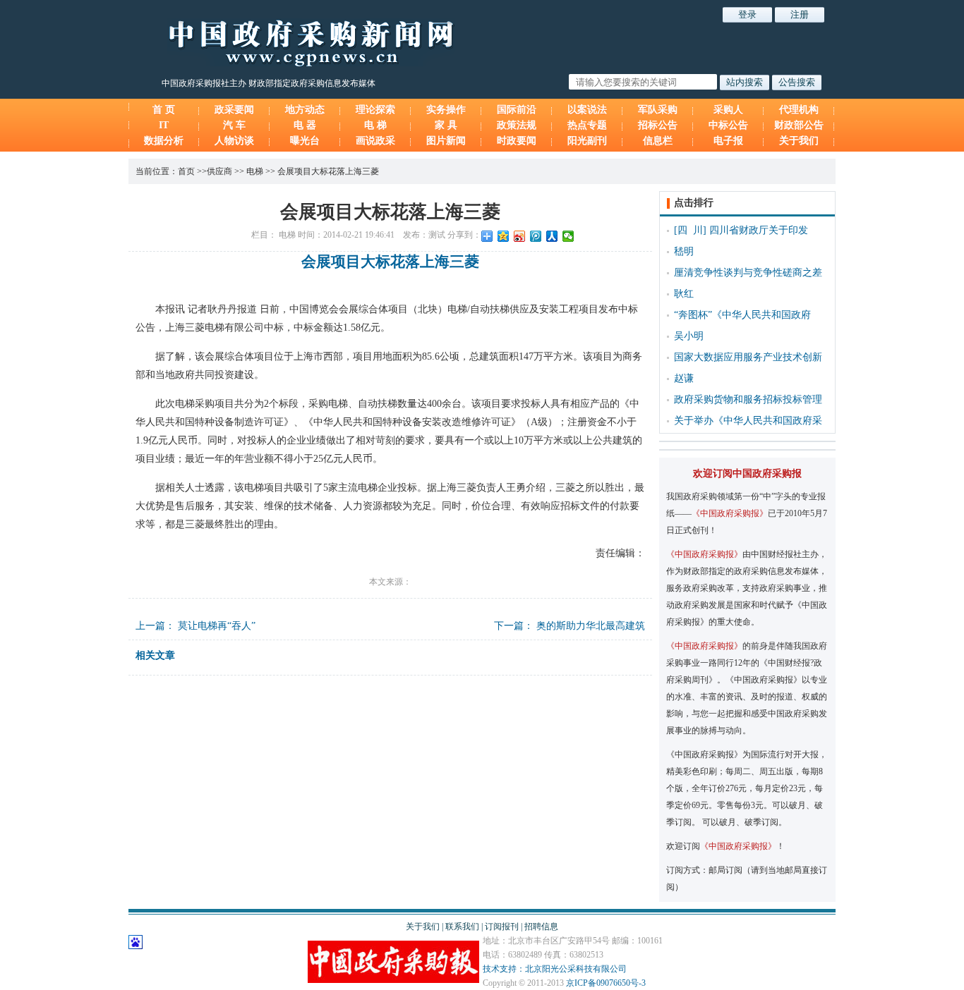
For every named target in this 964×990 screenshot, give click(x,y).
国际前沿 (516, 109)
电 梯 (375, 125)
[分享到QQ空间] (504, 236)
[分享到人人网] (552, 236)
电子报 (728, 140)
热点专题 (587, 125)
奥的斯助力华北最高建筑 (590, 626)
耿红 (684, 293)
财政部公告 (799, 125)
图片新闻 (446, 140)
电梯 (254, 171)
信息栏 (658, 140)
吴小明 (689, 336)
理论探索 (375, 109)
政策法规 (516, 125)
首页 (186, 171)
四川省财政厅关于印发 (758, 230)
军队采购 (657, 109)
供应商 (219, 171)
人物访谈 (234, 140)
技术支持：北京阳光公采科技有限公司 (555, 969)
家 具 (446, 125)
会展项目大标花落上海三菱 (328, 171)
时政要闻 (516, 140)
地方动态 (305, 109)
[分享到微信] (568, 236)
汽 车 (234, 125)
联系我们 (462, 926)
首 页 (163, 109)
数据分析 (163, 140)
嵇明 (684, 251)
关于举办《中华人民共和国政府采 (748, 420)
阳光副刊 (587, 140)
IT (164, 125)
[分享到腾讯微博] (536, 236)
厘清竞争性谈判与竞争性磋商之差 (748, 272)
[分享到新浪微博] (520, 236)
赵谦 (684, 378)
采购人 (728, 109)
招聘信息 (541, 926)
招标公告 (657, 125)
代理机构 (799, 109)
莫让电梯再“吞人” (216, 626)
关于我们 (799, 140)
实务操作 (446, 109)
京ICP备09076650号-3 (606, 983)
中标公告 (728, 125)
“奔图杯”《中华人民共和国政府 (742, 315)
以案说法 (587, 109)
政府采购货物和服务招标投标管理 (748, 399)
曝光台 (305, 140)
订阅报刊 (502, 926)
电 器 (305, 125)
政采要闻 (234, 109)
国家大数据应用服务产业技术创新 (748, 357)
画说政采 (375, 140)
